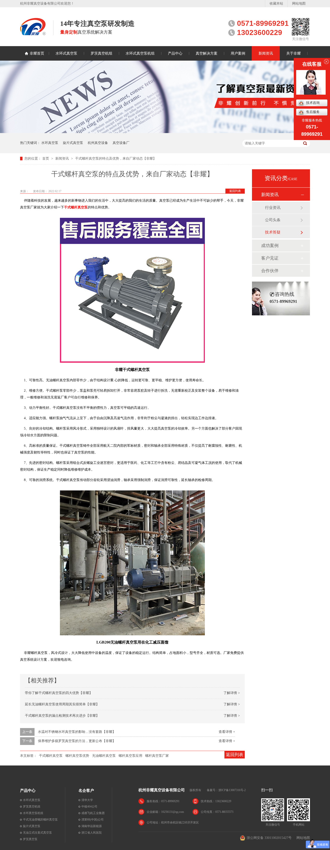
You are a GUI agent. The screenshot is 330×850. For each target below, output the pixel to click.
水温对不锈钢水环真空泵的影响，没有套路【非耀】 (77, 732)
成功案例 (270, 245)
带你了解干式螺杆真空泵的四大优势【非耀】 (59, 693)
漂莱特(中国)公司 (92, 819)
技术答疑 (272, 232)
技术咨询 (313, 103)
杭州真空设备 (98, 143)
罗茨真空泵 (30, 839)
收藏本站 (276, 3)
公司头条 (272, 220)
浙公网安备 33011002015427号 (269, 838)
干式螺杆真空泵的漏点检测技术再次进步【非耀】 (62, 715)
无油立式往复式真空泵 (37, 832)
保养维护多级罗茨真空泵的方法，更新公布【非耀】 (77, 741)
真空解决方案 (206, 53)
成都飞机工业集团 (93, 813)
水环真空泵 (49, 143)
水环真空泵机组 (33, 813)
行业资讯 (272, 207)
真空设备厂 (121, 143)
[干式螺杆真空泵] (132, 289)
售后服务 (313, 112)
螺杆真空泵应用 (130, 756)
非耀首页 (37, 53)
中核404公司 (89, 806)
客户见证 (270, 258)
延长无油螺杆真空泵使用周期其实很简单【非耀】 (62, 704)
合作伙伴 (270, 270)
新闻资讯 (265, 53)
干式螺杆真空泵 (76, 207)
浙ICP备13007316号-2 (232, 790)
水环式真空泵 (66, 53)
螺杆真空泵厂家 (157, 756)
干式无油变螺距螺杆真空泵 (40, 819)
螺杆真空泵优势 (77, 756)
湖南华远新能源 (91, 826)
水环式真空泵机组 (140, 53)
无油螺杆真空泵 (104, 756)
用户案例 (238, 53)
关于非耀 (293, 53)
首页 (46, 158)
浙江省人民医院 (91, 832)
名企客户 (86, 790)
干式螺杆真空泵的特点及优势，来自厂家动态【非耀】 (115, 158)
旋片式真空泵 (73, 143)
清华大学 (87, 800)
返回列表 (235, 191)
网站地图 (299, 3)
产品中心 (175, 53)
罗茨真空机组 (101, 53)
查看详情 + (227, 732)
